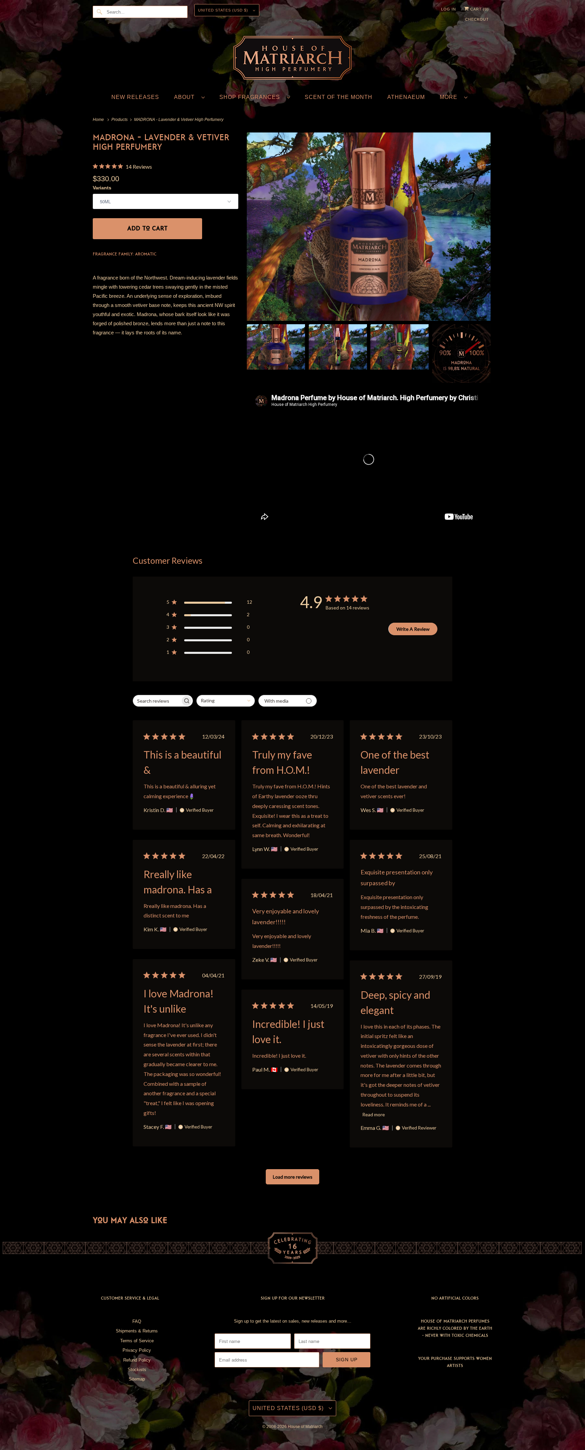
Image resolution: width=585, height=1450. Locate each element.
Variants (102, 187)
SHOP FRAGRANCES (251, 97)
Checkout (477, 19)
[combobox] (225, 701)
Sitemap (137, 1379)
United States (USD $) (224, 10)
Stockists (137, 1369)
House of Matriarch (305, 1426)
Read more (373, 1114)
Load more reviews (292, 1177)
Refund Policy (137, 1360)
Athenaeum (406, 97)
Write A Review (413, 629)
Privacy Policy (137, 1350)
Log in (448, 9)
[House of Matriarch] (292, 59)
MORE (450, 97)
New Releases (135, 97)
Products (120, 119)
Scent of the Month (338, 97)
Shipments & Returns (137, 1330)
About (186, 97)
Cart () (479, 9)
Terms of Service (137, 1340)
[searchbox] (157, 700)
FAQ (136, 1321)
